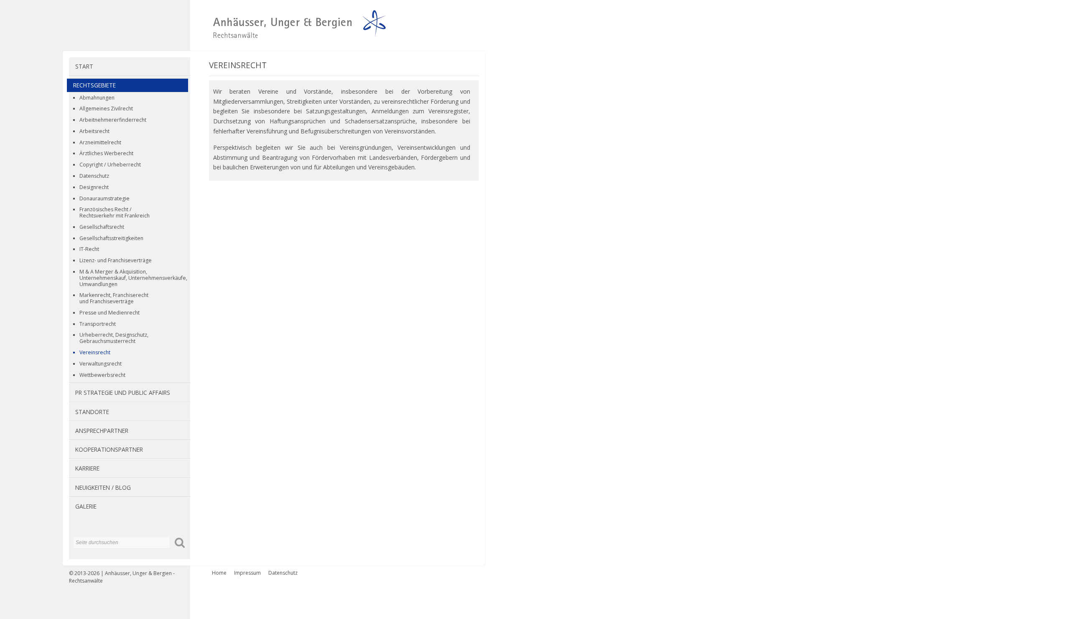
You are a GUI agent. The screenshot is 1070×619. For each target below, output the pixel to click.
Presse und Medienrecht (109, 312)
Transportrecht (97, 323)
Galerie (86, 506)
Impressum (247, 572)
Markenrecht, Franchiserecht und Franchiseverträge (113, 298)
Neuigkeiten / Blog (103, 487)
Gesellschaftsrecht (101, 226)
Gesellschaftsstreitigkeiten (111, 238)
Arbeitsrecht (94, 131)
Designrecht (94, 187)
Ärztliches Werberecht (106, 153)
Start (84, 66)
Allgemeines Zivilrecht (106, 108)
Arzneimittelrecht (100, 142)
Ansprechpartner (101, 431)
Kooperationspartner (109, 449)
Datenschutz (94, 175)
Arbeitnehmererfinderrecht (112, 119)
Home (219, 572)
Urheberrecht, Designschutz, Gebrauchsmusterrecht (113, 338)
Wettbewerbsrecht (102, 375)
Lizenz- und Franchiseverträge (115, 260)
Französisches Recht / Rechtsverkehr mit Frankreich (114, 212)
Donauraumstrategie (104, 198)
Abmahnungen (97, 97)
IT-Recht (89, 249)
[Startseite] (229, 38)
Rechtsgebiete (94, 85)
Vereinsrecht (94, 352)
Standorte (92, 412)
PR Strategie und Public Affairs (122, 392)
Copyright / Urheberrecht (110, 164)
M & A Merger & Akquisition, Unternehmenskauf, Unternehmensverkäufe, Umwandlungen (133, 278)
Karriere (87, 468)
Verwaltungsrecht (100, 363)
